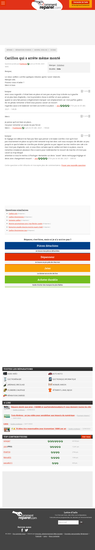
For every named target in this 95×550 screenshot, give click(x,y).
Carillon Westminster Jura (18, 230)
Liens (6, 424)
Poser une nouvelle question (73, 165)
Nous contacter (54, 536)
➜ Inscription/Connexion (80, 5)
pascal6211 (8, 463)
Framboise (23, 64)
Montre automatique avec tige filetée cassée (25, 223)
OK (81, 522)
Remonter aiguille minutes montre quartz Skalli (26, 227)
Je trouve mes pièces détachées (47, 251)
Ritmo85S (7, 457)
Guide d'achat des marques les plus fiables (47, 285)
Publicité (38, 536)
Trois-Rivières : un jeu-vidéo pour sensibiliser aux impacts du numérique (43, 415)
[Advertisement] (47, 27)
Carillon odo (13, 213)
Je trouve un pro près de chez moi (47, 262)
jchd (5, 446)
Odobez (60, 65)
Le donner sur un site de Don (47, 273)
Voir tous (86, 437)
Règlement (84, 534)
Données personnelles (72, 534)
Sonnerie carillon (15, 220)
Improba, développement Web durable (49, 534)
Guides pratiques (19, 410)
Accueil (47, 5)
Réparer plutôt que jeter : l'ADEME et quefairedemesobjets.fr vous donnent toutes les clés (51, 407)
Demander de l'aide (80, 2)
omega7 (7, 441)
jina (58, 105)
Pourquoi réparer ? (83, 415)
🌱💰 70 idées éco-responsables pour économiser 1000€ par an (38, 428)
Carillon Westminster (16, 217)
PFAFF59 (7, 452)
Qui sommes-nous (19, 534)
